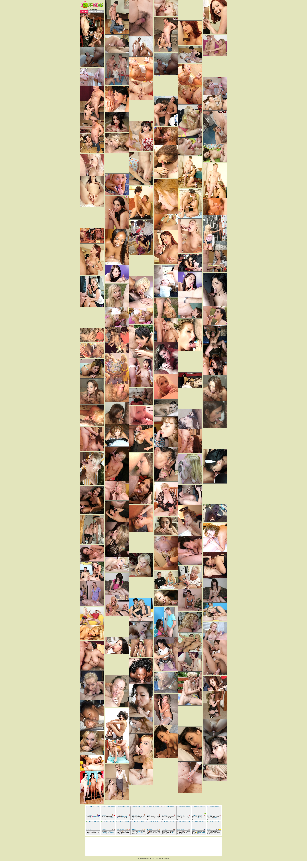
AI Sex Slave (84, 11)
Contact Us (166, 858)
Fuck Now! (100, 11)
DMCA (160, 858)
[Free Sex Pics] (92, 4)
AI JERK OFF (92, 11)
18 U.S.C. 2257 (154, 858)
